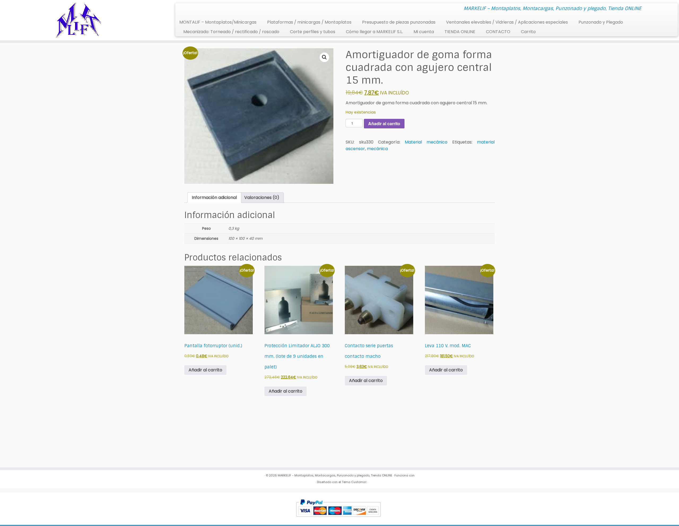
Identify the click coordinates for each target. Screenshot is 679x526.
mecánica (377, 149)
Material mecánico (426, 142)
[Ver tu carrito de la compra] (667, 6)
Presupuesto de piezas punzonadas (399, 22)
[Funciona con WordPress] (313, 481)
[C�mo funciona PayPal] (338, 508)
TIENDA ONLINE (460, 32)
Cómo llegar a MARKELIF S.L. (374, 32)
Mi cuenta (424, 32)
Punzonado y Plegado (600, 22)
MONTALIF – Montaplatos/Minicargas (217, 22)
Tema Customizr (354, 482)
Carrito (528, 32)
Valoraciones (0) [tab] (261, 197)
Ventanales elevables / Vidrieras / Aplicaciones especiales (507, 22)
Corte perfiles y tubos (312, 32)
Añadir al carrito (384, 123)
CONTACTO (498, 32)
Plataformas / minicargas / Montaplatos (309, 22)
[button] (324, 57)
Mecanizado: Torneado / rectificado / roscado (231, 32)
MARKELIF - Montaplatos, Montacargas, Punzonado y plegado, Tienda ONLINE (335, 475)
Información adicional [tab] (214, 197)
